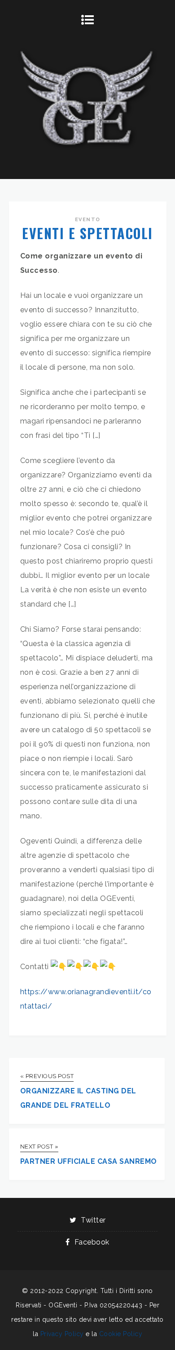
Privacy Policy (62, 1333)
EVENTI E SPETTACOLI (87, 233)
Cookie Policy (121, 1333)
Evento (88, 220)
